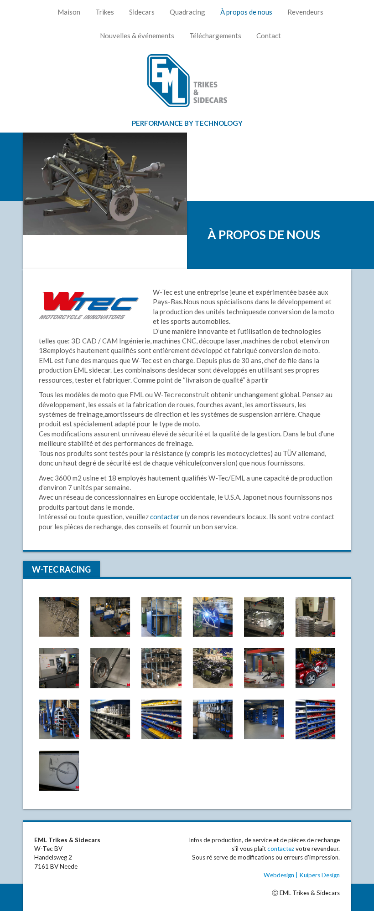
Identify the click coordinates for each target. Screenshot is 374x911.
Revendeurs (305, 12)
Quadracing (187, 12)
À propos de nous (246, 12)
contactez (280, 848)
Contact (268, 35)
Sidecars (142, 12)
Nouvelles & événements (137, 35)
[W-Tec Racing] (59, 617)
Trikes (104, 12)
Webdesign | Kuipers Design (302, 875)
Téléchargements (215, 35)
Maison (68, 12)
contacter (165, 516)
